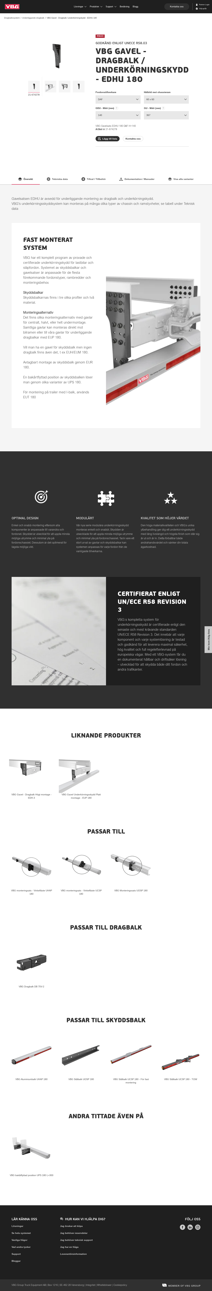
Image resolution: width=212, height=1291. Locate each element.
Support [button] (109, 6)
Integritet (90, 1285)
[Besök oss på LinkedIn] (190, 1229)
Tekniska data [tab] (60, 179)
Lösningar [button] (78, 6)
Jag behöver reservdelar (73, 1233)
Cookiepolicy (120, 1285)
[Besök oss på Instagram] (197, 1229)
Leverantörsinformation (73, 1254)
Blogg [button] (135, 6)
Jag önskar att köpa (71, 1226)
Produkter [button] (94, 6)
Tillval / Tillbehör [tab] (96, 179)
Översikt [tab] (28, 179)
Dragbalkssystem (12, 18)
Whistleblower (104, 1285)
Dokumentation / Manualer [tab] (139, 179)
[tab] (34, 86)
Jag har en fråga (69, 1247)
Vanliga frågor (19, 1240)
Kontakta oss (177, 6)
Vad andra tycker (21, 1247)
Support (16, 1254)
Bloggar (16, 1261)
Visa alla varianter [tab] (183, 179)
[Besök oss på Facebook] (182, 1229)
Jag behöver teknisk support (76, 1240)
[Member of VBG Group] (181, 1285)
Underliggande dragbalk (33, 18)
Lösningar (17, 1226)
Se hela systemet (21, 1233)
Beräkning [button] (124, 6)
